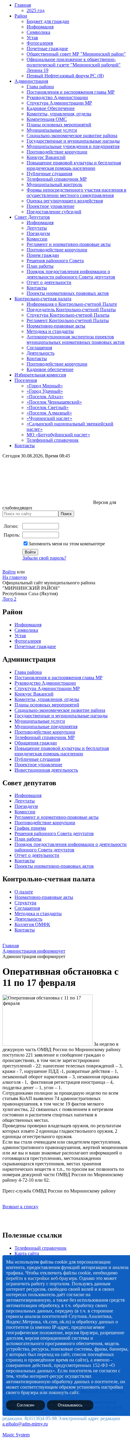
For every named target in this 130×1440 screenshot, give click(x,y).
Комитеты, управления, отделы (59, 113)
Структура (25, 902)
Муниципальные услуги (52, 130)
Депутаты (37, 228)
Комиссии (37, 238)
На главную (14, 577)
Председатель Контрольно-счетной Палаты (71, 309)
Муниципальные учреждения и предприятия (73, 146)
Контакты (37, 287)
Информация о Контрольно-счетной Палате (72, 304)
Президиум (38, 233)
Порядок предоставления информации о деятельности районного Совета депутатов (71, 274)
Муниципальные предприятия (46, 726)
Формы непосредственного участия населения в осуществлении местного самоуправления (76, 192)
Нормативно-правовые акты (56, 325)
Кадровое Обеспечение (51, 108)
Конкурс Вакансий (46, 157)
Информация (40, 26)
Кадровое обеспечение (50, 369)
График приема (30, 828)
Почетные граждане (47, 48)
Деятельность (40, 353)
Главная (23, 5)
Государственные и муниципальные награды (73, 141)
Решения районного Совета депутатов (54, 833)
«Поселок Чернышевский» (54, 402)
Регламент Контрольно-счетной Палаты (68, 320)
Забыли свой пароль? (44, 557)
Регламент (25, 817)
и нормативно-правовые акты (67, 817)
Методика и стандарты (50, 331)
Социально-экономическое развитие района (72, 135)
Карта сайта (27, 1253)
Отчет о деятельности (49, 282)
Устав (32, 37)
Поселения (26, 380)
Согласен (25, 1405)
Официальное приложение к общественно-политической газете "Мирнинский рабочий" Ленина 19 (74, 65)
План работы (40, 266)
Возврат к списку (20, 1206)
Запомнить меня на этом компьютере (66, 543)
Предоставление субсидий (54, 211)
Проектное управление (50, 206)
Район (21, 15)
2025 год (35, 10)
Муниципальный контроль (54, 184)
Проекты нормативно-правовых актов (54, 866)
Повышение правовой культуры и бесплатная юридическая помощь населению (74, 165)
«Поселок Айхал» (45, 396)
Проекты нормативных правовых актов (68, 293)
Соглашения (39, 347)
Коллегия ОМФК (32, 924)
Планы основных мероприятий (59, 124)
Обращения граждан (36, 742)
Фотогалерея (40, 43)
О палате (24, 891)
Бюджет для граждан (48, 21)
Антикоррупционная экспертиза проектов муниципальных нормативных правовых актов (76, 339)
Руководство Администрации (57, 97)
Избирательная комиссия (40, 374)
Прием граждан (43, 255)
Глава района (40, 86)
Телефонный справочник (53, 440)
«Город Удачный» (45, 391)
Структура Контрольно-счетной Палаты (68, 315)
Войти (9, 571)
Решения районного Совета (55, 260)
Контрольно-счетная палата (43, 298)
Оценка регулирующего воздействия (65, 200)
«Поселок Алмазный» (49, 412)
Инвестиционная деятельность (46, 770)
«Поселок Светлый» (48, 407)
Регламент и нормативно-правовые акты (69, 244)
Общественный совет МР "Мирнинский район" (76, 54)
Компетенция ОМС (47, 119)
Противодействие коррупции (57, 151)
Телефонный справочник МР (57, 179)
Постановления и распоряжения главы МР (71, 92)
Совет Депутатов (32, 217)
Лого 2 (9, 599)
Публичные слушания (49, 173)
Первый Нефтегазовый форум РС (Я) (65, 75)
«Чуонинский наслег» (49, 418)
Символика (38, 32)
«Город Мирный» (45, 385)
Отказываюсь (70, 1405)
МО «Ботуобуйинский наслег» (58, 434)
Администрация (31, 81)
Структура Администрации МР (59, 102)
